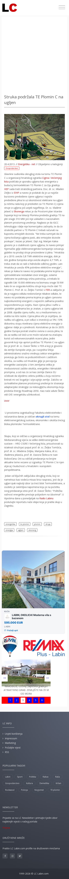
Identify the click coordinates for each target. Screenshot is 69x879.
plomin (37, 524)
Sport (19, 776)
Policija (24, 790)
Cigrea (45, 177)
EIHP (16, 192)
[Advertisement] (34, 56)
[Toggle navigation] (62, 7)
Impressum (11, 738)
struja (47, 524)
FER (48, 289)
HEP (6, 189)
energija (9, 530)
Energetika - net (26, 164)
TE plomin (55, 790)
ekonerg (32, 530)
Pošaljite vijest (13, 747)
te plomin (24, 524)
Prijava (6, 827)
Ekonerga (19, 211)
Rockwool (9, 790)
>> (47, 678)
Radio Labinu (46, 498)
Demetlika (44, 783)
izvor (6, 400)
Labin (7, 776)
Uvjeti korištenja (13, 733)
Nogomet (39, 790)
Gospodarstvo (12, 168)
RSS (7, 752)
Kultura (29, 783)
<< (4, 678)
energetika (10, 524)
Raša (57, 776)
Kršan (58, 783)
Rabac (46, 776)
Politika (32, 776)
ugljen (20, 530)
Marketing (10, 742)
